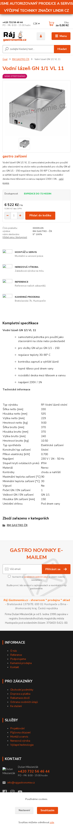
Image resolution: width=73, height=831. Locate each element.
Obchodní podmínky (21, 690)
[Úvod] (17, 36)
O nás (13, 651)
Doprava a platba (20, 694)
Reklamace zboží (20, 698)
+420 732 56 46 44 (13, 22)
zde (52, 822)
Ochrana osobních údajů (24, 702)
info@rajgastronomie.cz (21, 782)
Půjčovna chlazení (20, 732)
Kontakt (14, 667)
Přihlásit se (53, 569)
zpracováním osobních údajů (36, 577)
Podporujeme (18, 659)
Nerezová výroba (20, 741)
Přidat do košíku (40, 215)
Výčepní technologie (21, 745)
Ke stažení (16, 706)
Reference (16, 655)
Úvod (5, 59)
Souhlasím (47, 810)
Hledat (62, 49)
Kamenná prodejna (21, 663)
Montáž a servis (19, 736)
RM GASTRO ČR (20, 59)
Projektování (17, 728)
